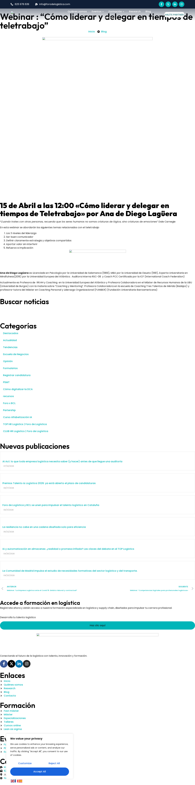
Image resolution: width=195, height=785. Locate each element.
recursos (8, 396)
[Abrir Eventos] (103, 11)
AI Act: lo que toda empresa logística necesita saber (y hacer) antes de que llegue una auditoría (62, 461)
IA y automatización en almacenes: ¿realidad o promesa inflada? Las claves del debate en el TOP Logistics (68, 549)
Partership (9, 410)
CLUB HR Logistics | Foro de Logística (25, 431)
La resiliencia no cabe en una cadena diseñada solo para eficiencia (44, 527)
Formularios (10, 368)
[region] (39, 756)
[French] (17, 781)
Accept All (39, 771)
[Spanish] (21, 781)
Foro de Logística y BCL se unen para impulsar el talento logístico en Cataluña (50, 505)
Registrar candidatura (16, 375)
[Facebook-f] (161, 4)
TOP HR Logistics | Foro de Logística (25, 424)
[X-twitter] (168, 4)
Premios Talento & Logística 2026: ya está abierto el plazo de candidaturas (49, 483)
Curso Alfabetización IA (17, 417)
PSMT (6, 382)
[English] (13, 781)
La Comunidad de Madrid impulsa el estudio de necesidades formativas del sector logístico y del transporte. (69, 571)
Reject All (54, 763)
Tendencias (10, 347)
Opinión (8, 361)
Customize (25, 763)
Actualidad (10, 340)
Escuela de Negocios (16, 354)
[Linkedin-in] (175, 4)
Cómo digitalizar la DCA (18, 389)
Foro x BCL (9, 403)
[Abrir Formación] (123, 11)
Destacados (10, 333)
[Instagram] (181, 4)
